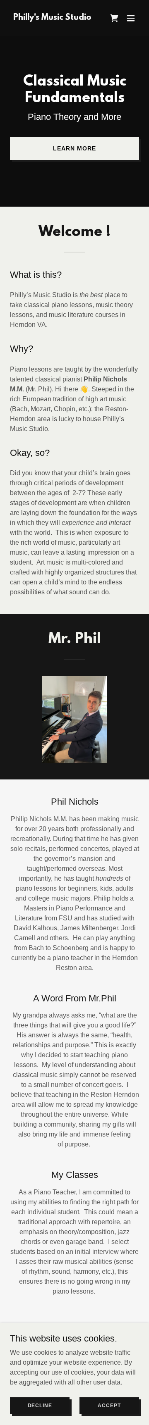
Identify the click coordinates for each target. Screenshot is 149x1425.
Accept (109, 1405)
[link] (52, 17)
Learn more (74, 148)
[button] (114, 18)
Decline (40, 1405)
